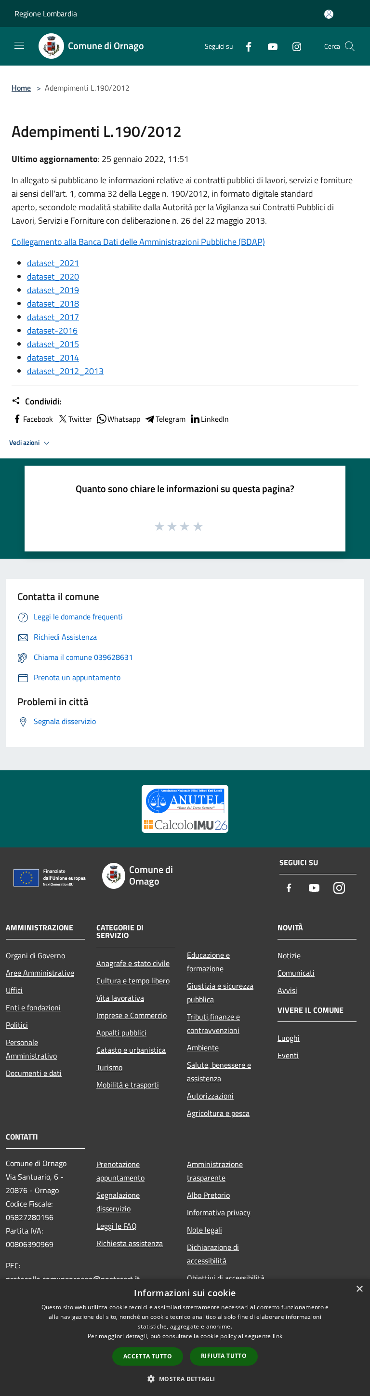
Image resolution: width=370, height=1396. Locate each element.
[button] (185, 1378)
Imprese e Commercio (131, 1015)
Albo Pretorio (208, 1195)
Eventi (288, 1055)
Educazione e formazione (208, 961)
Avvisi (287, 990)
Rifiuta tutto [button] (224, 1356)
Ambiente (203, 1047)
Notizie (289, 955)
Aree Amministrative (40, 973)
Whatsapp (123, 419)
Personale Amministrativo (31, 1048)
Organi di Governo (35, 955)
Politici (17, 1025)
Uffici (14, 990)
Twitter (80, 419)
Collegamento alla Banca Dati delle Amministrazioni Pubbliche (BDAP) (138, 241)
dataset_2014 (53, 357)
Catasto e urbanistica (131, 1050)
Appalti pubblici (121, 1032)
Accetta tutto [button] (147, 1356)
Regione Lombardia (45, 13)
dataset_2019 (53, 289)
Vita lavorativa (120, 998)
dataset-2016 (52, 330)
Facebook (38, 419)
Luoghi (289, 1038)
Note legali (204, 1229)
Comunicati (296, 973)
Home (21, 88)
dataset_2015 (53, 343)
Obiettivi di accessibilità (225, 1278)
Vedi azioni (25, 442)
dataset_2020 (53, 276)
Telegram (170, 419)
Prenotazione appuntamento (120, 1170)
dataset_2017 (53, 316)
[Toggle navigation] (19, 45)
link (277, 1336)
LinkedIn (215, 419)
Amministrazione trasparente (215, 1170)
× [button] (359, 1289)
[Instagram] (293, 46)
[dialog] (185, 1337)
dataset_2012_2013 (65, 370)
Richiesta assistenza (129, 1243)
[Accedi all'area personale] (329, 14)
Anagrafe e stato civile (133, 963)
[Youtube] (268, 46)
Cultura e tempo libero (133, 980)
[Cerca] (350, 46)
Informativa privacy (219, 1212)
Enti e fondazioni (33, 1007)
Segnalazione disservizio (118, 1201)
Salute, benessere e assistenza (219, 1071)
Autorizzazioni (210, 1095)
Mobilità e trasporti (127, 1084)
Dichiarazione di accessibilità (213, 1253)
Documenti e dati (34, 1073)
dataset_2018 (53, 303)
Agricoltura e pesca (218, 1113)
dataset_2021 (53, 262)
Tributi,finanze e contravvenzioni (213, 1023)
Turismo (109, 1067)
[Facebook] (244, 46)
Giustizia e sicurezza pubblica (220, 992)
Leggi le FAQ (116, 1226)
